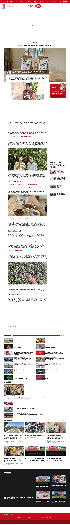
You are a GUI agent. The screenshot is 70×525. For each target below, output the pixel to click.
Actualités (18, 514)
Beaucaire (28, 1)
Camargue (35, 1)
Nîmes (3, 1)
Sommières (53, 1)
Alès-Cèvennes (10, 1)
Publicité (18, 25)
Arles (41, 1)
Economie (18, 516)
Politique (30, 514)
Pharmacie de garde (56, 25)
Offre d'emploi (56, 514)
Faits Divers (18, 517)
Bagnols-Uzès (20, 1)
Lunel (47, 1)
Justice (29, 517)
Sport (29, 516)
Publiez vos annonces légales (29, 25)
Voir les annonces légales (43, 25)
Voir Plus (62, 335)
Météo (11, 25)
